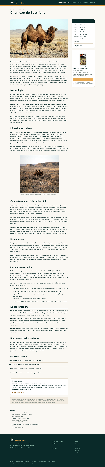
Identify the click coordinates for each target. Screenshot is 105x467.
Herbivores (21, 9)
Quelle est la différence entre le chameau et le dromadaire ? (27, 360)
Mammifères (13, 9)
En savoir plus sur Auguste (18, 392)
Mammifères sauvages (64, 2)
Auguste (77, 450)
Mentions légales (79, 452)
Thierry (76, 443)
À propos (92, 2)
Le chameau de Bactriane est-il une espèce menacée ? (26, 368)
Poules (74, 2)
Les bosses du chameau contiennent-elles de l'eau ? (25, 364)
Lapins (79, 2)
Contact (77, 455)
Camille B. (77, 448)
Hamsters (85, 2)
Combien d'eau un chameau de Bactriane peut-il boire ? (26, 373)
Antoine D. (77, 446)
